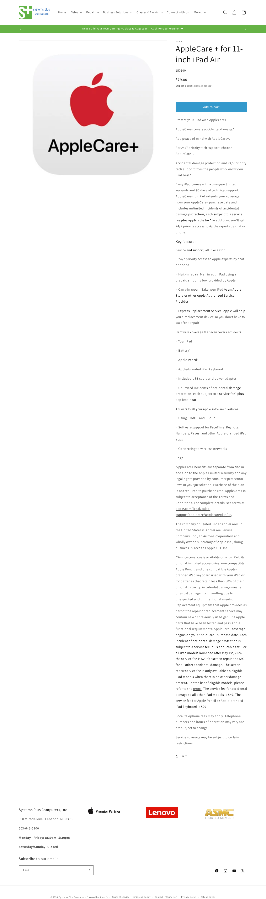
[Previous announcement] (20, 29)
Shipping (181, 85)
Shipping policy (142, 896)
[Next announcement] (245, 29)
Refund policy (208, 896)
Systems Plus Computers (72, 897)
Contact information (166, 896)
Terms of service (120, 896)
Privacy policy (189, 896)
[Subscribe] (88, 870)
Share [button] (183, 756)
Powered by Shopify (97, 897)
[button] (76, 12)
